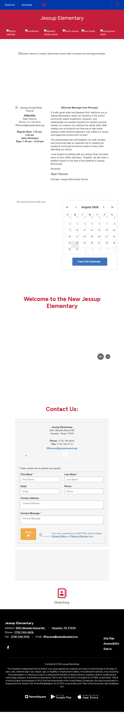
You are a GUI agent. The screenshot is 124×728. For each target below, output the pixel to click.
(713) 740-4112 (20, 636)
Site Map (108, 638)
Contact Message (31, 513)
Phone (68, 486)
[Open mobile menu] (117, 5)
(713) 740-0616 (24, 632)
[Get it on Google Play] (61, 696)
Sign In (107, 648)
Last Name (71, 474)
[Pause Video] (107, 356)
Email (23, 486)
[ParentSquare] (35, 696)
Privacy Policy (59, 536)
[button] (28, 5)
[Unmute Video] (100, 356)
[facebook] (65, 455)
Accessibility (111, 643)
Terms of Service (79, 536)
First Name (27, 474)
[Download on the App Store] (88, 696)
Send (28, 532)
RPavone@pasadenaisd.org (62, 448)
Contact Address (30, 498)
